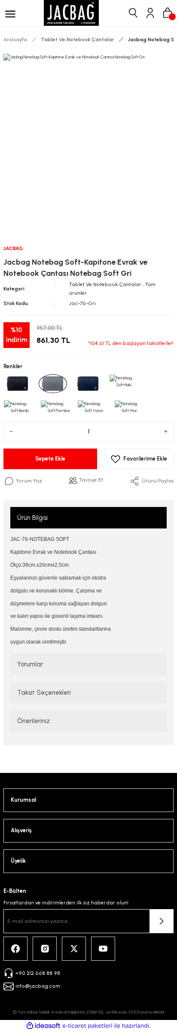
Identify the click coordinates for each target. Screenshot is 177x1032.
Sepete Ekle (50, 458)
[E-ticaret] (87, 1026)
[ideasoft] (43, 1026)
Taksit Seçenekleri (44, 692)
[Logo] (71, 13)
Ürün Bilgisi (32, 518)
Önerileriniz (33, 721)
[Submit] (162, 921)
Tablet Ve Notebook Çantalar (105, 284)
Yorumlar (30, 664)
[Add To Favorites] (139, 459)
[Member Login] (150, 13)
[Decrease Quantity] (11, 431)
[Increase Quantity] (165, 431)
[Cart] (168, 13)
